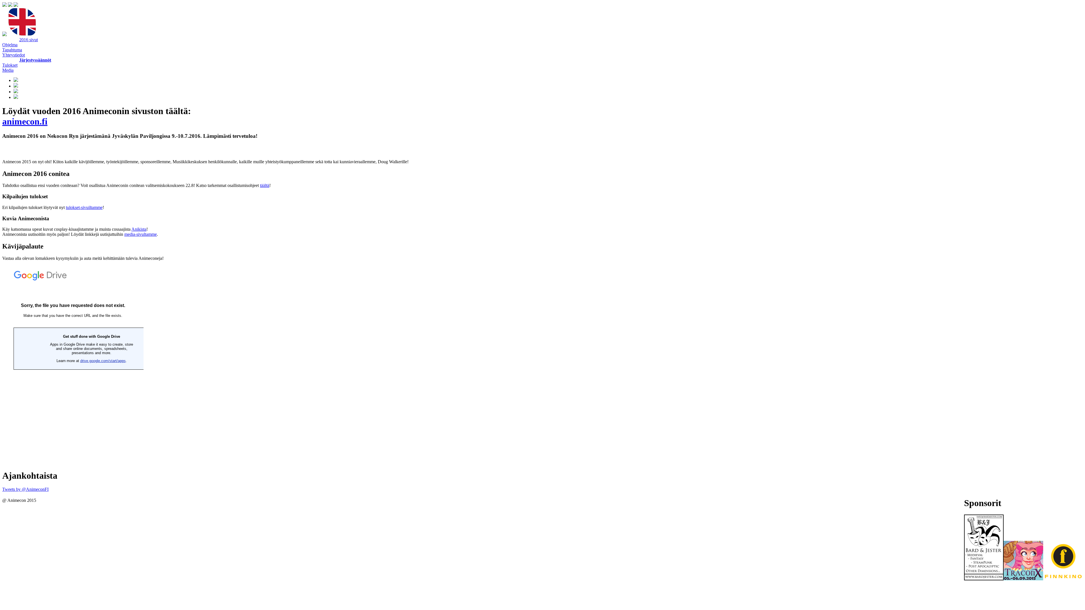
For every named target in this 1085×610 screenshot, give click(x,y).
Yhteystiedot (13, 55)
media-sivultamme (140, 234)
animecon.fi (24, 121)
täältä (264, 185)
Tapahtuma (12, 49)
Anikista (138, 229)
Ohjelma (10, 44)
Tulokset (10, 65)
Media (8, 70)
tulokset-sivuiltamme (84, 207)
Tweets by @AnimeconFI (25, 489)
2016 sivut (28, 39)
